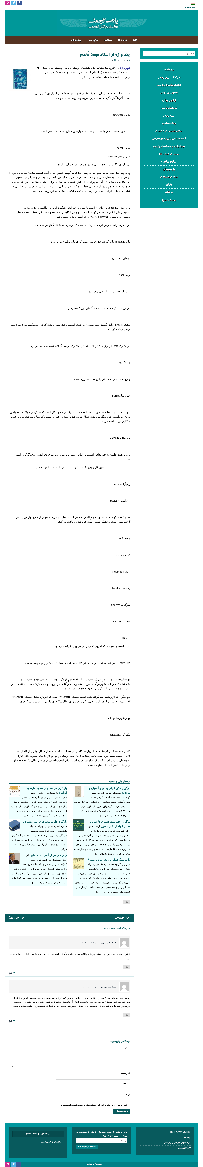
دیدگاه (127, 1048)
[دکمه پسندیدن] (126, 902)
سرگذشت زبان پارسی (169, 77)
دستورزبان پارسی (169, 92)
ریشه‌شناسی (169, 123)
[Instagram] (7, 3)
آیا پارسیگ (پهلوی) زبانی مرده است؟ (109, 859)
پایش (169, 184)
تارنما (128, 1094)
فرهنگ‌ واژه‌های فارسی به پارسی (177, 1143)
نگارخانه (93, 40)
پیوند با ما (76, 40)
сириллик (189, 7)
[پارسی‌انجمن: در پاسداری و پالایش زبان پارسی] (103, 33)
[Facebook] (19, 3)
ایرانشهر (169, 192)
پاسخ (10, 973)
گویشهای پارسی (169, 108)
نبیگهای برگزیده (169, 161)
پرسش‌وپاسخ (169, 199)
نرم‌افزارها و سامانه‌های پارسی (169, 146)
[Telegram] (13, 3)
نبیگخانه (108, 40)
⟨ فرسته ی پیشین (123, 918)
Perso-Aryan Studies (180, 1132)
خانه (135, 40)
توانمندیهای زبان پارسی (169, 85)
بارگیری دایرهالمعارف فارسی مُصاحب (44, 821)
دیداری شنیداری (169, 177)
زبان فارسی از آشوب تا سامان (49, 855)
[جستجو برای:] (169, 53)
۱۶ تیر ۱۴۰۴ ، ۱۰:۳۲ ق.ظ (90, 987)
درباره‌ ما (122, 40)
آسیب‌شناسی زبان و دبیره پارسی (169, 138)
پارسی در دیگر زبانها (169, 153)
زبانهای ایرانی (169, 100)
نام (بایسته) (124, 1073)
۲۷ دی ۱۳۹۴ (123, 60)
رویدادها (169, 69)
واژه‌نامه (187, 1137)
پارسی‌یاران (169, 169)
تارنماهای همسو (184, 1148)
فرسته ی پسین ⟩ (16, 918)
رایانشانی (125, 1084)
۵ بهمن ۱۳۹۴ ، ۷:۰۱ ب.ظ (90, 943)
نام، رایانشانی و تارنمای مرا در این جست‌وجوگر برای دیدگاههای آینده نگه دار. (93, 1105)
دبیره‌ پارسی (169, 115)
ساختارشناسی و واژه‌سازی (168, 131)
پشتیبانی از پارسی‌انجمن (51, 1142)
